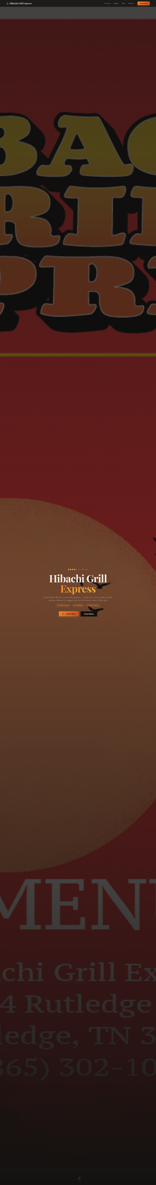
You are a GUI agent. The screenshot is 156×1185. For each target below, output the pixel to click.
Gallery (116, 3)
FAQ (123, 3)
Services (107, 3)
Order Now (144, 3)
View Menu (89, 614)
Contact (131, 3)
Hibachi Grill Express (21, 3)
